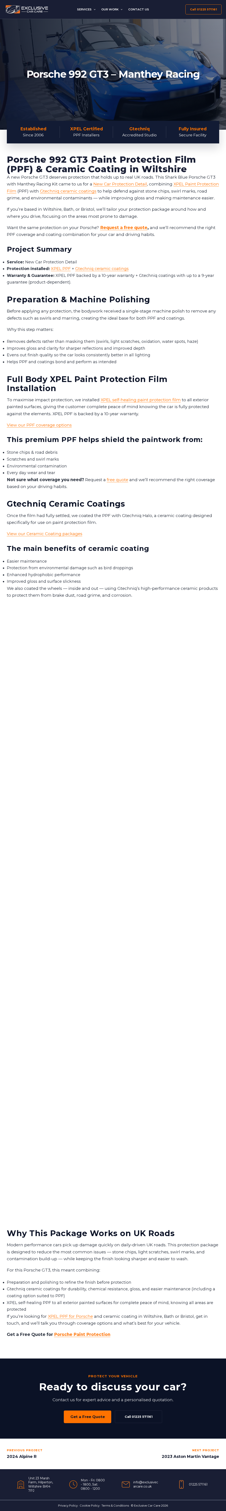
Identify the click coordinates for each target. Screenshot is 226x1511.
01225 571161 (198, 1484)
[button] (94, 9)
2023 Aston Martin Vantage (190, 1456)
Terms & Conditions (115, 1505)
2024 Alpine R (22, 1456)
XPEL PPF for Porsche (70, 1316)
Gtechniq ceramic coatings (68, 191)
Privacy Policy (68, 1505)
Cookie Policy (90, 1505)
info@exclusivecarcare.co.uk (145, 1484)
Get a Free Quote (87, 1417)
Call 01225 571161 (139, 1417)
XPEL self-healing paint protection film (141, 399)
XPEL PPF (61, 268)
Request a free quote (123, 227)
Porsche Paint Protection (82, 1334)
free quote (117, 479)
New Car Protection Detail (120, 184)
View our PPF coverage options (39, 425)
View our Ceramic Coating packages (44, 533)
